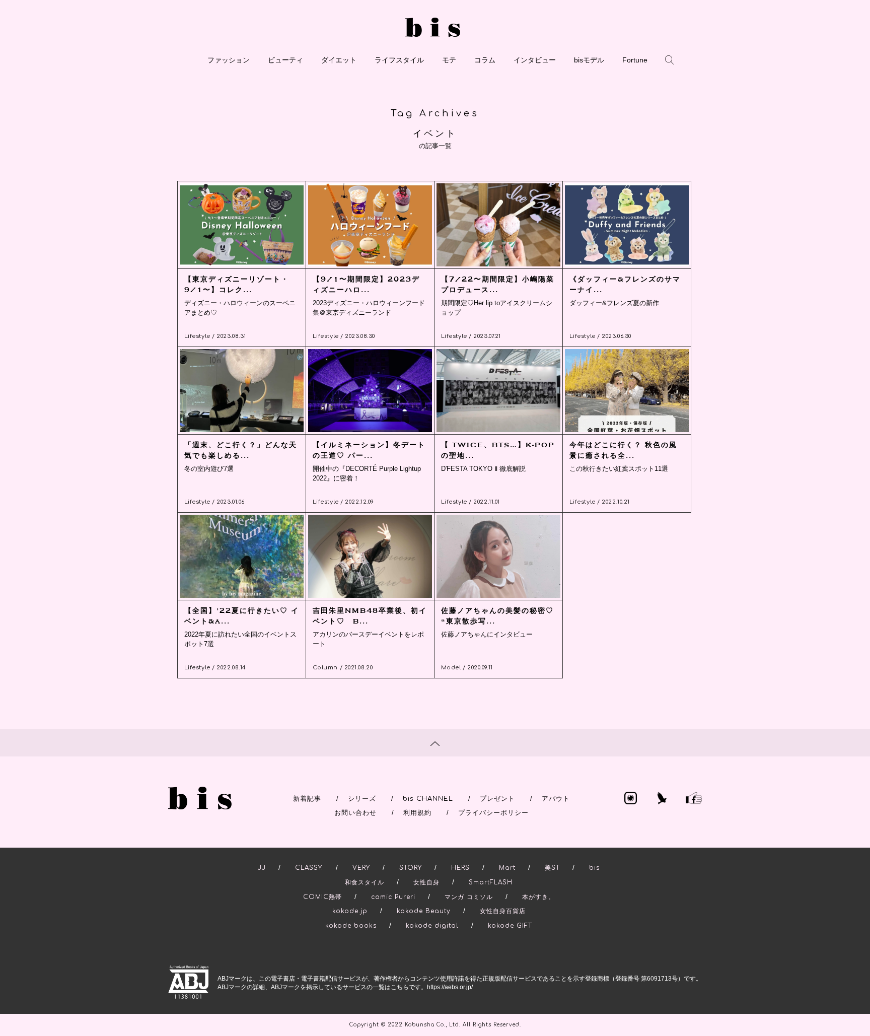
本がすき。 (538, 897)
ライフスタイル (399, 60)
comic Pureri (393, 897)
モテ (449, 60)
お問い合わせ (355, 812)
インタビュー (535, 60)
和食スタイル (364, 882)
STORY (410, 867)
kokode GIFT (510, 925)
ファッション (228, 60)
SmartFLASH (491, 882)
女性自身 (426, 882)
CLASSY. (309, 867)
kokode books (351, 925)
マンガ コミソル (469, 897)
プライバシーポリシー (493, 812)
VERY (361, 867)
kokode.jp (350, 911)
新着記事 (307, 798)
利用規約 (417, 812)
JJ (262, 867)
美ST (552, 867)
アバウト (556, 798)
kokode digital (432, 925)
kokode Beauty (424, 911)
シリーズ (362, 798)
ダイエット (338, 60)
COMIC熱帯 (322, 897)
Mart (507, 867)
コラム (484, 60)
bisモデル (589, 60)
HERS (460, 867)
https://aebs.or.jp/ (450, 987)
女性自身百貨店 (503, 911)
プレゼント (497, 798)
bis (594, 867)
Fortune (634, 60)
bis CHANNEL (428, 798)
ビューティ (285, 60)
